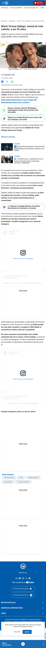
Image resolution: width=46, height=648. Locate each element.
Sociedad (12, 21)
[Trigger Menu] (3, 3)
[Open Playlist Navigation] (43, 644)
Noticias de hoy (9, 477)
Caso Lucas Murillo (16, 8)
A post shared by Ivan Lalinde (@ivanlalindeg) (23, 403)
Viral (21, 477)
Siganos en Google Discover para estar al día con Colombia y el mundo (25, 118)
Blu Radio (4, 21)
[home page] (23, 566)
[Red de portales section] (43, 602)
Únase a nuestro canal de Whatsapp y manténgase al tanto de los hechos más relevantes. (23, 110)
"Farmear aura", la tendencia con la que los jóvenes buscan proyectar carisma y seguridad (28, 161)
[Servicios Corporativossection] (43, 608)
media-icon (23, 644)
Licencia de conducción (31, 8)
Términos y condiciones (12, 621)
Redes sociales (33, 477)
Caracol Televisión (23, 482)
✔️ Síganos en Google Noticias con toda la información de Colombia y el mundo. (24, 207)
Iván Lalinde (8, 482)
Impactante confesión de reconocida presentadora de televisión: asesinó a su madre (29, 148)
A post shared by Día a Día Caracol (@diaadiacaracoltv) (23, 283)
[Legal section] (43, 613)
